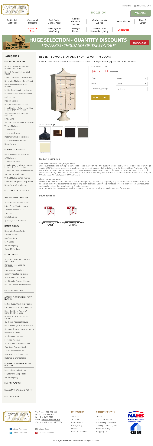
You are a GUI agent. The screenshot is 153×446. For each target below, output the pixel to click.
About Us (75, 416)
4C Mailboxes (10, 129)
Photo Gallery (76, 422)
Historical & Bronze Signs (15, 358)
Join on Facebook (19, 429)
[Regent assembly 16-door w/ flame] (73, 211)
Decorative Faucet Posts (14, 231)
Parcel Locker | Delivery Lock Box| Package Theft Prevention (19, 109)
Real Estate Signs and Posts (18, 190)
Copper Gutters (11, 234)
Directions (75, 419)
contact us (126, 5)
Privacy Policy (76, 425)
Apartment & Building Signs (15, 354)
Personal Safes (123, 21)
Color (93, 78)
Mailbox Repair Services (106, 422)
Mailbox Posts (10, 97)
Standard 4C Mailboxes (14, 174)
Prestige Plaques (75, 29)
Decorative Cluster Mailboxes (16, 137)
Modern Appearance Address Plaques (17, 317)
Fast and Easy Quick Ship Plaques (18, 304)
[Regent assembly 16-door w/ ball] (50, 211)
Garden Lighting (11, 245)
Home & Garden (143, 21)
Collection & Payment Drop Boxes (18, 181)
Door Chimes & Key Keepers (16, 185)
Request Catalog (103, 428)
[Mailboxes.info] (15, 13)
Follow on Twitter (19, 432)
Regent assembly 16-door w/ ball (50, 224)
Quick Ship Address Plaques (16, 322)
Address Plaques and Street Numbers (18, 298)
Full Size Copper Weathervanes (17, 284)
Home (41, 61)
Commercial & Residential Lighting (99, 29)
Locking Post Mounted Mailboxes (18, 90)
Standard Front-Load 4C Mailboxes (14, 266)
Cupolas (8, 213)
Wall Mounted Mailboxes (14, 277)
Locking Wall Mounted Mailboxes (18, 93)
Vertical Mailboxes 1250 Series (17, 178)
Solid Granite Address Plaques (17, 281)
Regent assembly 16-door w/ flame (73, 224)
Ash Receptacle (10, 238)
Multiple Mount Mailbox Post (16, 104)
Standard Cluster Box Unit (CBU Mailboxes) (17, 260)
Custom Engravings (99, 88)
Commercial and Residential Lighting (17, 364)
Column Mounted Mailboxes (16, 274)
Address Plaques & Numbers (75, 21)
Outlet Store (123, 30)
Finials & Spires (10, 217)
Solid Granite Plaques (13, 336)
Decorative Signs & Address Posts (18, 325)
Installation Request (104, 419)
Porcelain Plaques (12, 340)
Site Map (74, 428)
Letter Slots (9, 119)
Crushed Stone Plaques (14, 350)
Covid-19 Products (12, 249)
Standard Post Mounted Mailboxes (19, 122)
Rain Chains (9, 242)
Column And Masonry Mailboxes (18, 77)
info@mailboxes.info (51, 419)
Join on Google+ (45, 429)
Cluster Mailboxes (12, 133)
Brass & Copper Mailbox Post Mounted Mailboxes (16, 67)
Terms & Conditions (79, 431)
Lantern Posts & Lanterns (15, 370)
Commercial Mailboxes (32, 21)
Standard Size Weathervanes (16, 202)
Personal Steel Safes (14, 290)
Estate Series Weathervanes (16, 206)
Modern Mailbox (11, 101)
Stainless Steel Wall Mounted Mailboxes (16, 114)
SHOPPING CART (144, 5)
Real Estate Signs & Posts (54, 21)
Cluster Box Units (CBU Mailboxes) (18, 170)
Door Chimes (10, 144)
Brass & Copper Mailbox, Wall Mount (17, 73)
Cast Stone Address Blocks (15, 347)
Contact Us (100, 416)
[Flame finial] (44, 139)
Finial (93, 83)
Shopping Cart (102, 431)
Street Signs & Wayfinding (54, 29)
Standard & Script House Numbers (19, 329)
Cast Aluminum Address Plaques (18, 307)
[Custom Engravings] (57, 137)
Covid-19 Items (32, 29)
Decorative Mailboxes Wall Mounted (15, 85)
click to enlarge (48, 125)
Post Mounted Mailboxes (14, 270)
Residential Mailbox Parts (15, 140)
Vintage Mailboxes (12, 126)
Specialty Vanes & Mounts (15, 220)
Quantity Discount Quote (106, 425)
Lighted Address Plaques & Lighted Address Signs (15, 312)
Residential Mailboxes (12, 21)
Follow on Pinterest (46, 432)
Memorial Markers (12, 332)
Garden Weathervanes (13, 209)
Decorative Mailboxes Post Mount (18, 81)
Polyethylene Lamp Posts (15, 374)
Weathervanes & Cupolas (99, 21)
